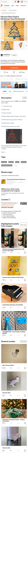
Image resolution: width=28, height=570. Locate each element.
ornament (23, 162)
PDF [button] (25, 97)
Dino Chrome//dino (8, 365)
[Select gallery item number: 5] (16, 274)
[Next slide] (26, 45)
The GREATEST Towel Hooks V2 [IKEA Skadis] (13, 332)
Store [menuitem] (12, 5)
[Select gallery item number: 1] (12, 246)
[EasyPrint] (15, 1)
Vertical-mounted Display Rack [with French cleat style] (13, 249)
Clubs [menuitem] (17, 5)
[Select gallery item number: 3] (15, 246)
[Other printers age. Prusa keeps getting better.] (14, 84)
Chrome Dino (6, 448)
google (17, 162)
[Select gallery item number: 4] (15, 274)
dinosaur (11, 162)
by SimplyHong (11, 181)
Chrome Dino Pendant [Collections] (13, 277)
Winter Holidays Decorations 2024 (14, 75)
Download (15, 67)
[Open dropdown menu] (26, 16)
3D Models (4, 10)
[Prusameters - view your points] (18, 2)
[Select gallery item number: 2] (14, 329)
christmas (4, 162)
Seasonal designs (12, 10)
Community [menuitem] (24, 5)
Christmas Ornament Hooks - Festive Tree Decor (13, 420)
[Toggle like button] (3, 253)
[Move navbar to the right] (26, 5)
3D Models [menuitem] (6, 5)
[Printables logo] (1, 5)
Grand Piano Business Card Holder (12, 305)
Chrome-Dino (6, 392)
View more (23, 225)
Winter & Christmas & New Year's (8, 13)
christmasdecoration (7, 165)
